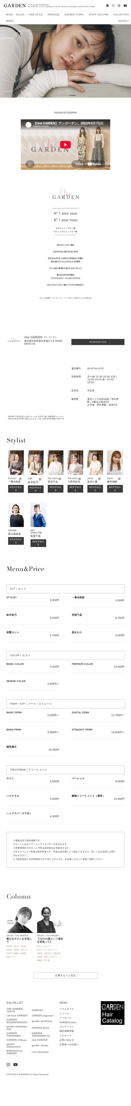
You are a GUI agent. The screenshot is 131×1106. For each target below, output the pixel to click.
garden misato (40, 1045)
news (9, 14)
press (10, 21)
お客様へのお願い (69, 1044)
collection (121, 14)
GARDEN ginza (40, 1027)
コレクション (67, 1026)
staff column (98, 14)
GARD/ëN (37, 1010)
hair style (36, 14)
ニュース (64, 1013)
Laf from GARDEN (17, 1015)
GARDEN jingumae (43, 1015)
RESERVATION (98, 342)
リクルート (66, 1035)
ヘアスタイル (67, 1009)
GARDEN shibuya (17, 1040)
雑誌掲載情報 (67, 1031)
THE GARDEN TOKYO (15, 1010)
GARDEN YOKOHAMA (14, 1034)
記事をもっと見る (65, 975)
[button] (58, 95)
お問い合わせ (67, 1040)
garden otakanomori (14, 1045)
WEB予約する (16, 488)
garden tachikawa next (17, 1027)
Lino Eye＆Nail (40, 1052)
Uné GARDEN (40, 1040)
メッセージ (66, 1018)
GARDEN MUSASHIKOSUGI (17, 1021)
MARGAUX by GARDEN (14, 1052)
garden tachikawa (42, 1021)
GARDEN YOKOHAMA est (41, 1034)
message (54, 14)
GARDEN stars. (74, 14)
